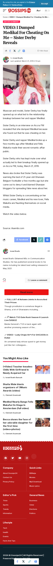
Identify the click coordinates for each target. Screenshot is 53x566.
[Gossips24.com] (19, 10)
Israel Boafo (18, 58)
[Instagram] (26, 458)
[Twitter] (12, 458)
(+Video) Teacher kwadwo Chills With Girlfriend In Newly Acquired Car (17, 370)
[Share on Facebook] (10, 50)
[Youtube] (19, 458)
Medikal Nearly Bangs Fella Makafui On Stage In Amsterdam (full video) (18, 405)
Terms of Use (16, 5)
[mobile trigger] (5, 10)
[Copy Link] (19, 50)
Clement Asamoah (13, 395)
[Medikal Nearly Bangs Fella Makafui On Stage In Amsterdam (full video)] (42, 404)
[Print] (24, 50)
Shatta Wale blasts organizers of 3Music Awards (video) (15, 387)
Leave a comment (39, 280)
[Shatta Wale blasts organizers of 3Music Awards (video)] (42, 387)
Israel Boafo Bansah (14, 377)
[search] (33, 10)
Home (5, 17)
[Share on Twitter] (15, 50)
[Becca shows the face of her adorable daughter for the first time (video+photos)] (42, 422)
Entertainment (11, 22)
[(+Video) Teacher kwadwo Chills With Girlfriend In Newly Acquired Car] (42, 369)
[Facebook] (5, 458)
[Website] (48, 251)
